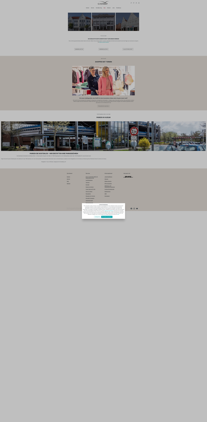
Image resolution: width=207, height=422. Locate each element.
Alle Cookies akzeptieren (107, 216)
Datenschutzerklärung (109, 210)
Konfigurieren (97, 216)
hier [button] (118, 214)
